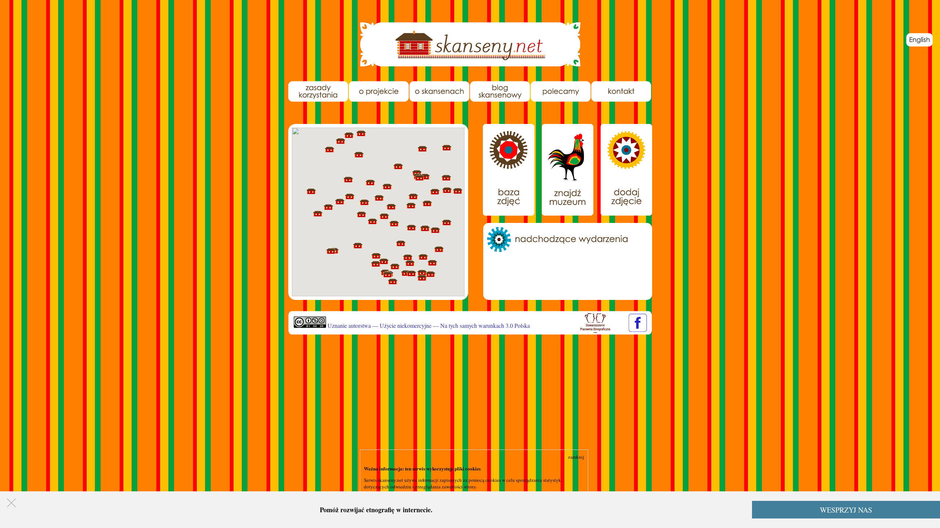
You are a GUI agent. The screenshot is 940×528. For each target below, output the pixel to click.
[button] (457, 191)
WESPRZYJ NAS (846, 510)
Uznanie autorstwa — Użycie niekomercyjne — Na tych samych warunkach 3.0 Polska (428, 325)
